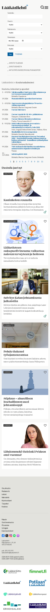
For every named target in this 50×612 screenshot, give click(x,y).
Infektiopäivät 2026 (19, 154)
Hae (10, 54)
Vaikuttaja (8, 174)
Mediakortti (6, 491)
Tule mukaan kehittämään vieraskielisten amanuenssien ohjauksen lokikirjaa (28, 148)
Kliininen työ (9, 325)
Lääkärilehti (8, 82)
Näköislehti (5, 497)
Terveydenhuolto (10, 272)
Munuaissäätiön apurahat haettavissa (27, 99)
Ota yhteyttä (6, 488)
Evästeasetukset (7, 531)
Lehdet (4, 494)
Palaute (4, 520)
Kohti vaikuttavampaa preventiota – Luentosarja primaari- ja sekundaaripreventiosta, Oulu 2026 (26, 125)
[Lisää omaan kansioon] (45, 174)
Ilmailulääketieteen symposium (24, 132)
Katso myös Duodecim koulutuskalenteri (24, 70)
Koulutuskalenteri (25, 82)
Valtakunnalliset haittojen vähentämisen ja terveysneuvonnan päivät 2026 (29, 93)
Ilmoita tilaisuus (16, 63)
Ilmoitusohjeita (15, 67)
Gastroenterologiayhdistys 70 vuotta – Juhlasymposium (27, 104)
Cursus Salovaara (19, 110)
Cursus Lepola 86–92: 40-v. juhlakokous (27, 114)
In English (5, 528)
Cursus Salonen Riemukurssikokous (26, 119)
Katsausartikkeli (10, 221)
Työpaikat (5, 504)
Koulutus (5, 507)
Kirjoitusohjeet (7, 501)
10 (38, 161)
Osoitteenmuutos (8, 522)
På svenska (5, 525)
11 (42, 161)
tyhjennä (18, 54)
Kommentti (8, 372)
